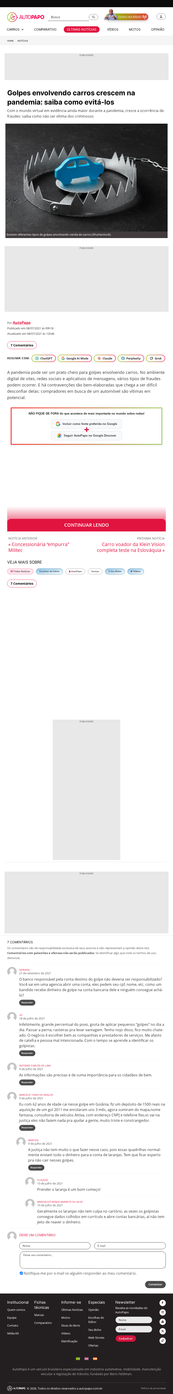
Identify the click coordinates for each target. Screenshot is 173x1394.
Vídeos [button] (112, 29)
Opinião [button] (157, 29)
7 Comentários (22, 345)
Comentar (155, 1284)
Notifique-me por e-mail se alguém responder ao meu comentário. (80, 1273)
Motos (65, 1318)
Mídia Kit (13, 1333)
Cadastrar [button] (126, 1338)
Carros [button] (13, 29)
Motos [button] (135, 29)
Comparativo (43, 1323)
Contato (12, 1325)
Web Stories (96, 1338)
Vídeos (137, 571)
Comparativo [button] (45, 29)
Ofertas (93, 1345)
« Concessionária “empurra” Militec (38, 547)
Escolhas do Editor (49, 571)
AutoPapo (22, 322)
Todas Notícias (21, 571)
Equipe (11, 1318)
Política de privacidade (153, 1388)
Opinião (93, 1310)
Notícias (23, 41)
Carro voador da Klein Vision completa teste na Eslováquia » (131, 547)
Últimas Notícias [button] (81, 29)
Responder (27, 1002)
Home (10, 41)
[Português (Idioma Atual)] (78, 1358)
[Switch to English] (86, 1358)
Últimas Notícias (72, 1310)
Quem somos (16, 1310)
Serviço (95, 571)
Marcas (39, 1315)
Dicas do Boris (70, 1325)
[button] (93, 17)
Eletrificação (69, 1341)
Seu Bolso (115, 571)
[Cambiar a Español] (95, 1358)
